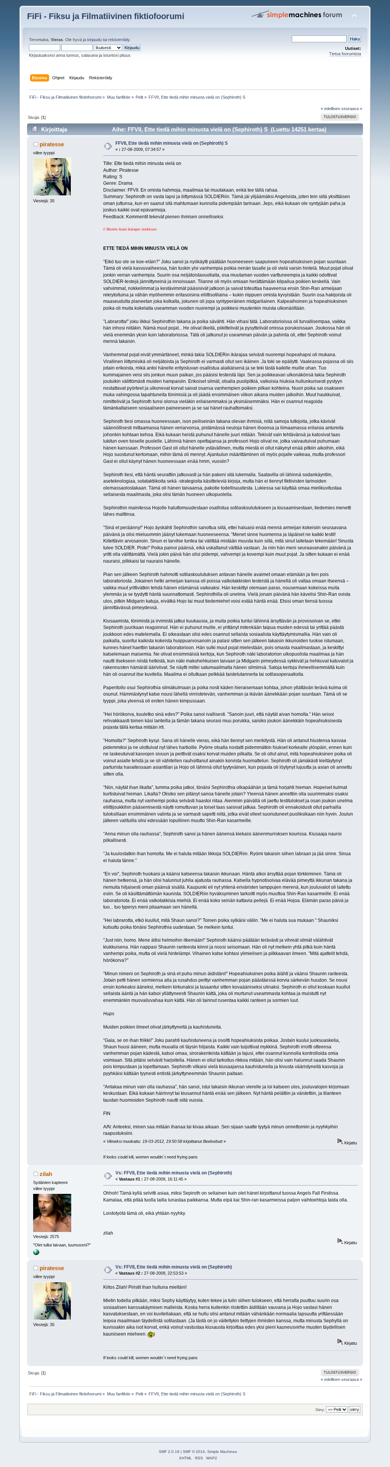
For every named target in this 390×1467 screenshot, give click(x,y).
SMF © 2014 (194, 1451)
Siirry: (320, 1410)
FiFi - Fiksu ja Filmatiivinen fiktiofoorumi (105, 16)
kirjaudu (94, 39)
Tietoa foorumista (345, 53)
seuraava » (351, 108)
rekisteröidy (118, 39)
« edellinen (330, 108)
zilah (46, 1174)
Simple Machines (222, 1451)
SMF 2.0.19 (169, 1451)
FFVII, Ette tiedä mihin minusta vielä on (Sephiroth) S (171, 143)
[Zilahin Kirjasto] (36, 1253)
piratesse (52, 144)
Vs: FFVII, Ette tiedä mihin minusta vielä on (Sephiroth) (173, 1173)
